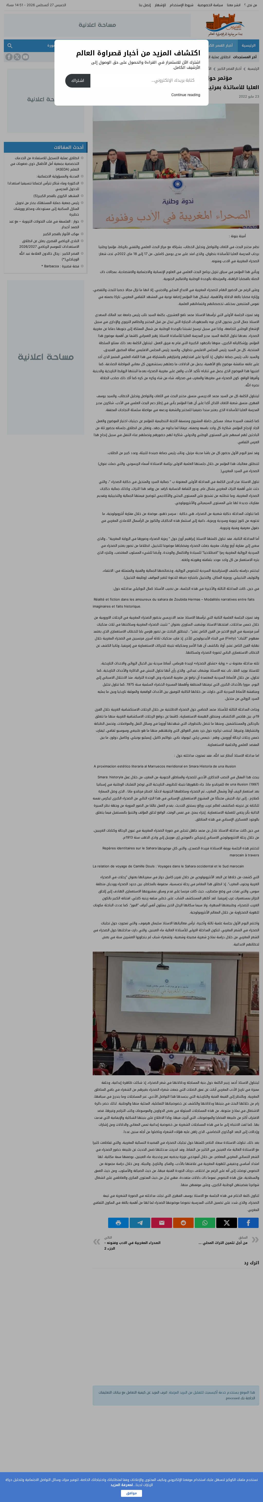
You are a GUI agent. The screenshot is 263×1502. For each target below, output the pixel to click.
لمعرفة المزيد (121, 1485)
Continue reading (185, 94)
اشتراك (77, 80)
